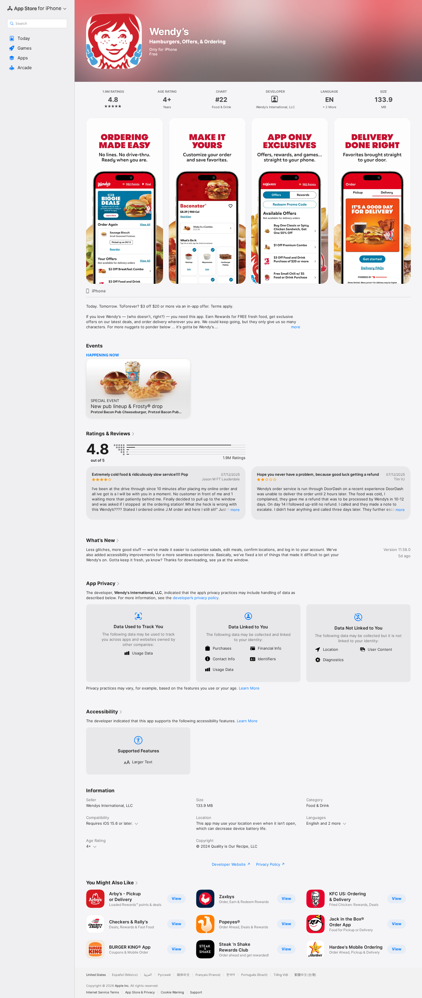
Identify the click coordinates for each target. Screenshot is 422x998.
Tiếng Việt (281, 974)
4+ (88, 846)
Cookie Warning (172, 992)
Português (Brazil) (254, 974)
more (295, 327)
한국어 (231, 974)
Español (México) (125, 974)
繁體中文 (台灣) (305, 974)
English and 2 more (323, 823)
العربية (148, 974)
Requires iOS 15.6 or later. (109, 823)
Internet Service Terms (102, 992)
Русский (164, 974)
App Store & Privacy (140, 992)
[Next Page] (416, 201)
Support (196, 992)
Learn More (249, 688)
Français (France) (207, 974)
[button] (37, 38)
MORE (235, 509)
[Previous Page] (80, 201)
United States (96, 974)
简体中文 (183, 974)
